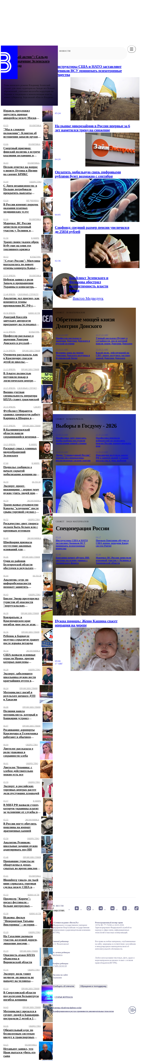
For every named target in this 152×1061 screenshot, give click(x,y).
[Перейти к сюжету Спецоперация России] (94, 591)
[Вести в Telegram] (101, 908)
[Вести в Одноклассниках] (124, 908)
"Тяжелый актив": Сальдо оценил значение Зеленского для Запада (27, 61)
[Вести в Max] (89, 908)
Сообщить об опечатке (63, 986)
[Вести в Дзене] (77, 908)
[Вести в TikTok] (136, 908)
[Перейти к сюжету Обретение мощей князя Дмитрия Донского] (94, 387)
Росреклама (57, 977)
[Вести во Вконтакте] (113, 908)
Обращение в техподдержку (93, 986)
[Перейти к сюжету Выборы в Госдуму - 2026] (94, 489)
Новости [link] (64, 51)
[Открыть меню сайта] (131, 49)
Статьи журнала (64, 997)
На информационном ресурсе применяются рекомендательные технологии (83, 1011)
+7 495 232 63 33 (59, 966)
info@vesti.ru (57, 955)
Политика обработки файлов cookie (66, 1007)
